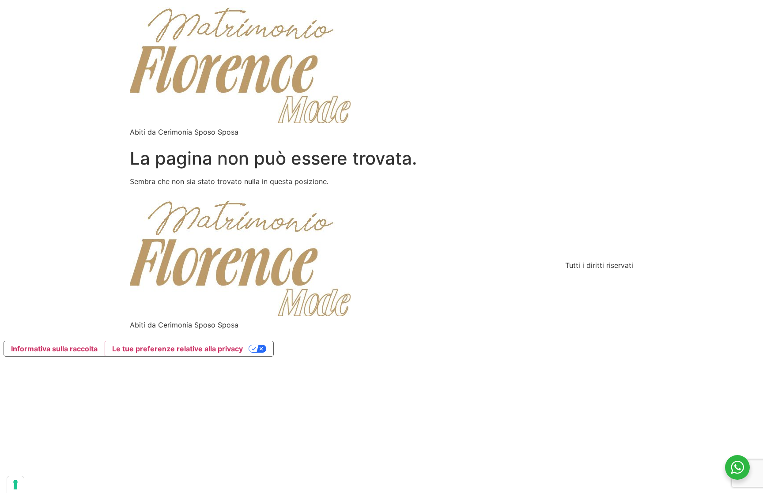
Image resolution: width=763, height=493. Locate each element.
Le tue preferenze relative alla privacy (177, 348)
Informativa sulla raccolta (54, 348)
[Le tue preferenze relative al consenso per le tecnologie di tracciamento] (15, 484)
